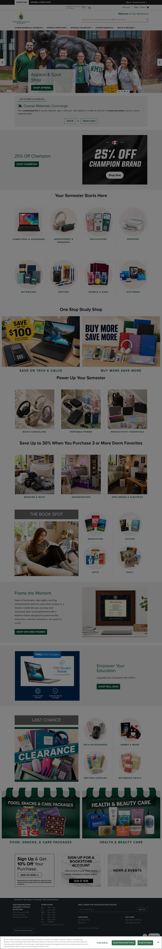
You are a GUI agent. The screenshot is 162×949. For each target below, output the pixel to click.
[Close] (158, 942)
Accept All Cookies (145, 943)
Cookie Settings (102, 943)
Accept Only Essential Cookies (123, 943)
